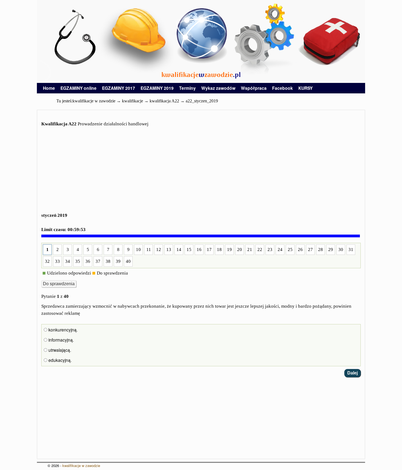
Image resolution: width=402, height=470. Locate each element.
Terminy (187, 88)
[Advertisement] (201, 173)
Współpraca (254, 88)
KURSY (305, 88)
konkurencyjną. (62, 330)
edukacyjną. (59, 360)
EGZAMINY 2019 (157, 88)
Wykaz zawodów (218, 88)
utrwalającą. (59, 350)
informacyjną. (60, 340)
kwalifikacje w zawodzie (81, 465)
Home (49, 88)
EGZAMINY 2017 (118, 88)
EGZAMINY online (78, 88)
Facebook (282, 88)
